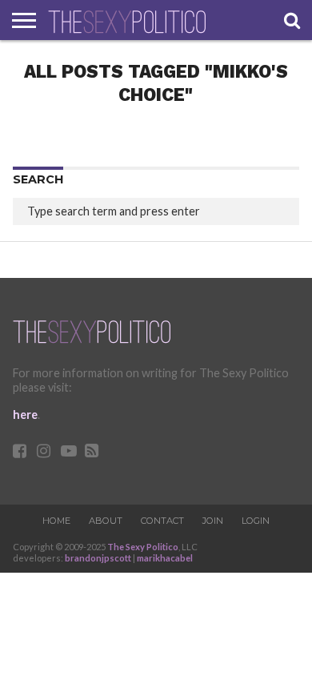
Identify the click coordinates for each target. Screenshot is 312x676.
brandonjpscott (98, 558)
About (105, 520)
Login (256, 520)
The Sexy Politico (142, 546)
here (25, 414)
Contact (162, 520)
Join (212, 520)
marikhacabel (165, 558)
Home (56, 520)
